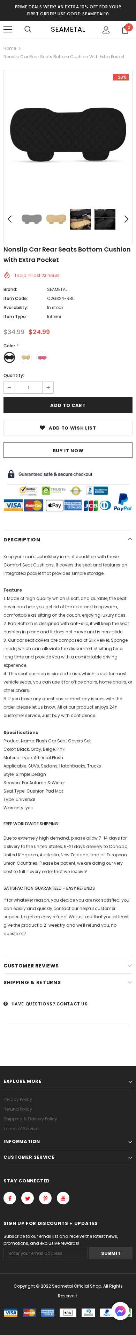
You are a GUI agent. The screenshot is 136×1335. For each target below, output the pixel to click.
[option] (68, 134)
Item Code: (15, 298)
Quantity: (13, 375)
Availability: (15, 307)
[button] (120, 1312)
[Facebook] (9, 1198)
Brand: (10, 289)
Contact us (72, 1004)
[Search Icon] (27, 29)
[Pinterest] (45, 1198)
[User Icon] (106, 29)
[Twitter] (27, 1198)
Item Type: (15, 316)
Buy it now (68, 450)
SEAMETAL (68, 29)
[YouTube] (63, 1198)
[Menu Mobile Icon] (7, 29)
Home (9, 48)
